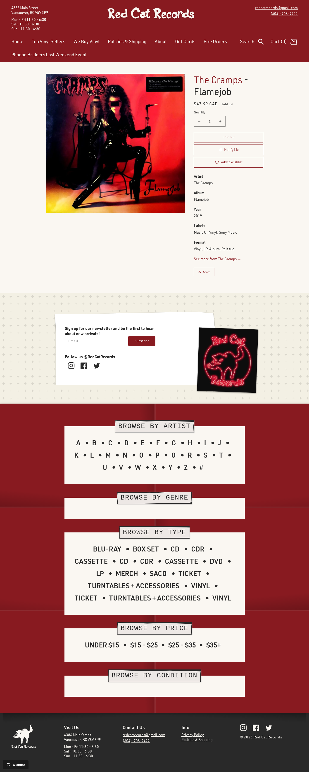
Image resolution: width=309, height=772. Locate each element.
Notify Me (231, 149)
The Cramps (218, 79)
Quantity (199, 112)
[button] (255, 42)
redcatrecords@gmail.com (276, 7)
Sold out (229, 137)
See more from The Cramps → (217, 259)
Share (206, 272)
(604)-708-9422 (284, 13)
